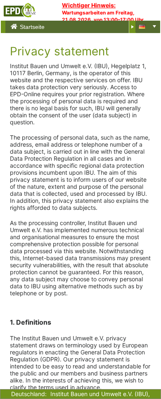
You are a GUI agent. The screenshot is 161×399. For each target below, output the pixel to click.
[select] (154, 26)
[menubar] (69, 27)
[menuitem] (69, 27)
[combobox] (147, 27)
